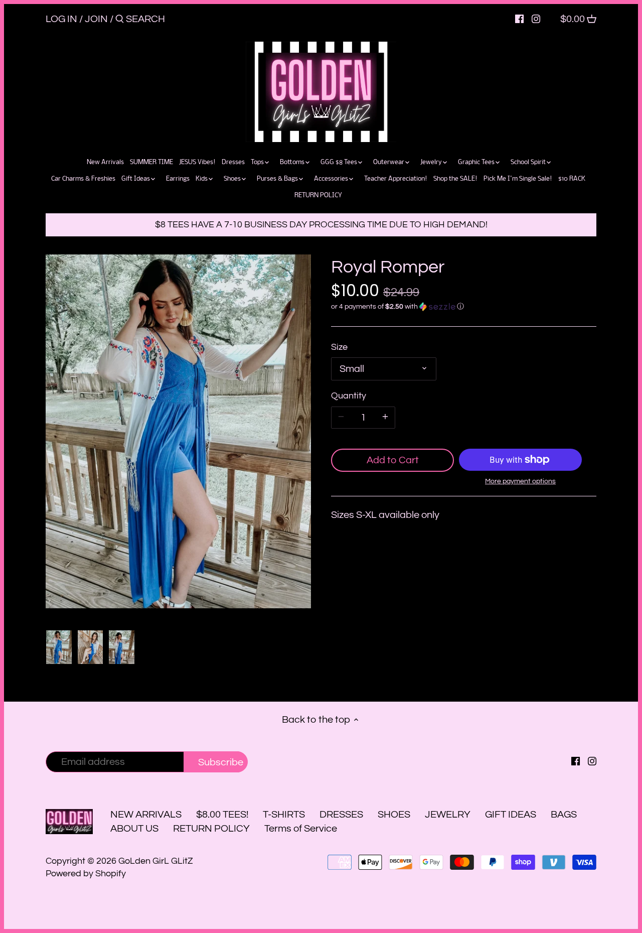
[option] (59, 647)
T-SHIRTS (284, 815)
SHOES (394, 815)
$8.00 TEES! (223, 815)
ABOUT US (134, 829)
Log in (61, 19)
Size (339, 347)
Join (96, 19)
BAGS (564, 815)
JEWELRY (447, 815)
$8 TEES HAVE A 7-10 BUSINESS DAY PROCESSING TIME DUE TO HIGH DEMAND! (321, 224)
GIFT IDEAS (510, 815)
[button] (463, 306)
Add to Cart (393, 460)
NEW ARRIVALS (146, 815)
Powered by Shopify (86, 873)
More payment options (520, 481)
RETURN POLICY (211, 829)
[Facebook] (519, 18)
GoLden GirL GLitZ (155, 861)
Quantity (348, 396)
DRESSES (341, 815)
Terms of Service (300, 829)
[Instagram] (536, 18)
